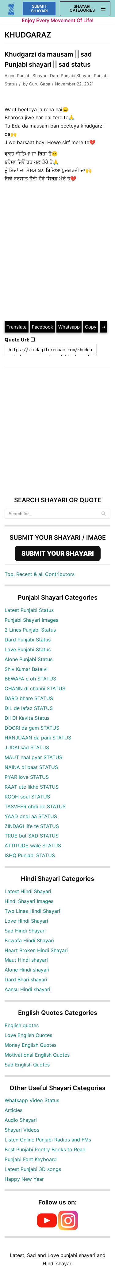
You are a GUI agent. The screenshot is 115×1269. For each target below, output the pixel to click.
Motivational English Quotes (37, 1055)
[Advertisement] (57, 257)
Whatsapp (69, 327)
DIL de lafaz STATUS (29, 708)
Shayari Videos (22, 1130)
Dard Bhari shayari (26, 979)
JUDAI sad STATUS (27, 747)
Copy (90, 327)
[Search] (103, 513)
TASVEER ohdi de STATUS (35, 806)
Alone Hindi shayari (27, 970)
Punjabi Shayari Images (31, 620)
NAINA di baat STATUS (31, 767)
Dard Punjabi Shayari (70, 75)
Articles (13, 1110)
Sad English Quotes (27, 1065)
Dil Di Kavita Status (27, 718)
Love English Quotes (28, 1035)
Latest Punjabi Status (29, 610)
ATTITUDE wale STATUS (33, 845)
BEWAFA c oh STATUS (30, 679)
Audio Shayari (21, 1120)
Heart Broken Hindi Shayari (36, 950)
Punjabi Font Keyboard (31, 1159)
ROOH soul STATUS (27, 797)
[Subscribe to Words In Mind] (47, 1228)
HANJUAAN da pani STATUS (38, 738)
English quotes (22, 1025)
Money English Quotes (30, 1045)
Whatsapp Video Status (32, 1100)
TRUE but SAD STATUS (32, 836)
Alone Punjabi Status (28, 659)
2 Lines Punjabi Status (30, 630)
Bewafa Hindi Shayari (29, 940)
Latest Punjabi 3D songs (33, 1169)
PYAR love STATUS (27, 777)
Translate (16, 327)
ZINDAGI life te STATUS (32, 826)
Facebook (42, 327)
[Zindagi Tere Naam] (11, 9)
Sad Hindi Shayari (25, 931)
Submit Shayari (39, 8)
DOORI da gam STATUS (32, 728)
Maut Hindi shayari (26, 960)
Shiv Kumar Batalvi (26, 669)
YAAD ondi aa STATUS (31, 816)
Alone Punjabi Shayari (26, 75)
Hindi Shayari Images (29, 901)
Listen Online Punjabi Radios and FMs (48, 1140)
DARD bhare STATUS (29, 698)
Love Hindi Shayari (26, 921)
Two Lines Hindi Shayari (32, 911)
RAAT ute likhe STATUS (32, 787)
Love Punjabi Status (28, 649)
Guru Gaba (39, 83)
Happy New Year (24, 1179)
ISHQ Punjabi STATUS (30, 855)
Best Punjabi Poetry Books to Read (45, 1149)
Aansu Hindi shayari (27, 989)
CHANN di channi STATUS (35, 688)
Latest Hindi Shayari (28, 891)
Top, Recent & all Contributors (40, 574)
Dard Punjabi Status (28, 639)
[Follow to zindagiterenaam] (68, 1228)
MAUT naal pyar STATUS (33, 757)
